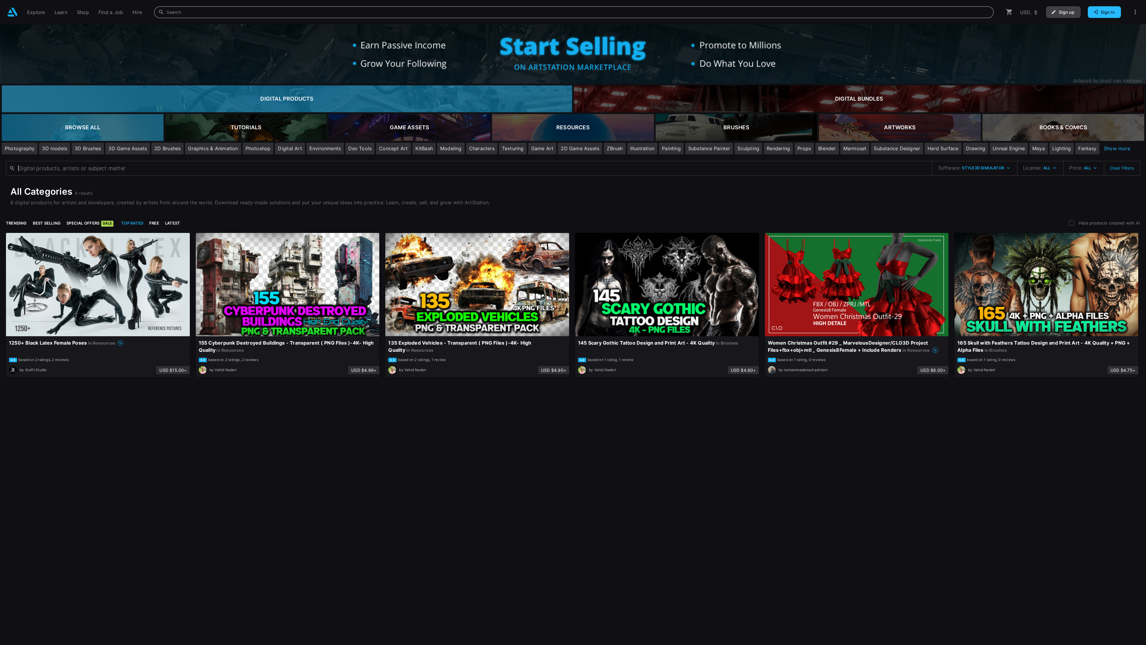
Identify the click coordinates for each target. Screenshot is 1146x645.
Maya (1038, 148)
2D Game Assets (580, 148)
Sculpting (748, 148)
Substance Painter (709, 148)
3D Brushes (88, 148)
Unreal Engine (1009, 148)
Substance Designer (897, 148)
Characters (482, 148)
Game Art (542, 148)
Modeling (451, 148)
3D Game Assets (127, 148)
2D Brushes (167, 148)
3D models (54, 148)
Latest (172, 223)
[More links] (1135, 12)
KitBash (424, 148)
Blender (827, 148)
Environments (325, 148)
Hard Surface (943, 148)
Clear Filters (1122, 168)
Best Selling (47, 223)
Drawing (975, 148)
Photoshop (258, 148)
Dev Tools (360, 148)
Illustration (642, 148)
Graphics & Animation (213, 148)
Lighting (1061, 148)
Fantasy (1087, 148)
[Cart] (1009, 12)
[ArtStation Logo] (12, 12)
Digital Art (290, 148)
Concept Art (393, 148)
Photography (20, 148)
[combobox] (574, 12)
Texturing (513, 148)
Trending (16, 223)
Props (804, 148)
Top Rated (132, 223)
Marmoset (855, 148)
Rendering (778, 148)
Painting (671, 148)
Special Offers (89, 223)
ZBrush (615, 148)
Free (154, 223)
